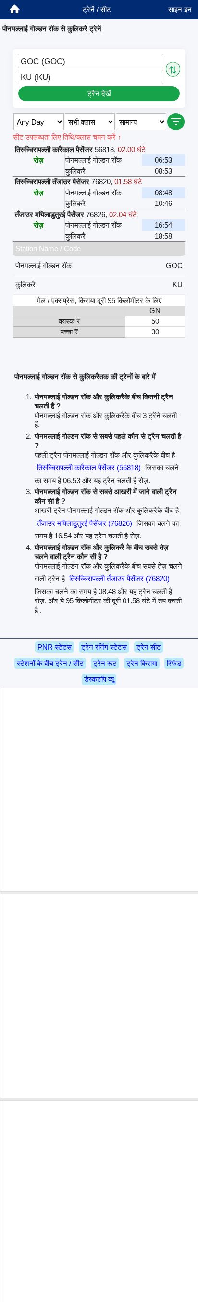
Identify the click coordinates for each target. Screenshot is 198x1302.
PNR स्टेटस (54, 647)
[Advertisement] (99, 789)
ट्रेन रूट (105, 663)
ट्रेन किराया (141, 663)
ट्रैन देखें (99, 93)
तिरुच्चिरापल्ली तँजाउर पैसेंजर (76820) (119, 578)
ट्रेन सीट (148, 647)
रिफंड (174, 663)
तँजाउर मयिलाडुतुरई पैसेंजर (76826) (84, 523)
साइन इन (180, 9)
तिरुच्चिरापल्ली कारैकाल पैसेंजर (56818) (89, 467)
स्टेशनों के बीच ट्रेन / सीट (50, 663)
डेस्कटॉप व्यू (99, 679)
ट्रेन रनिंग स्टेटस (104, 647)
